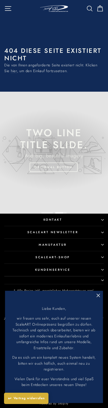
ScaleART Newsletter (52, 232)
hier (14, 71)
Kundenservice (53, 269)
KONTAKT (52, 219)
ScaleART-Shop (52, 257)
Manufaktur (53, 244)
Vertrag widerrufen (29, 398)
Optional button (53, 167)
